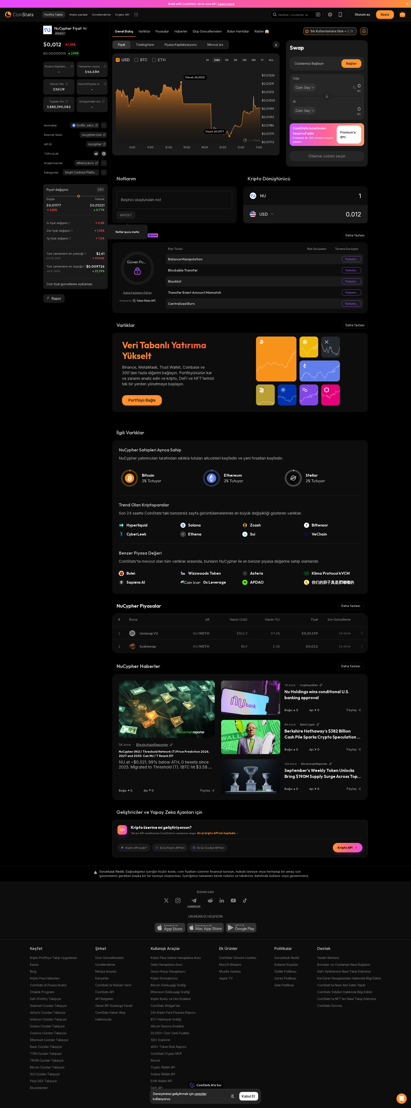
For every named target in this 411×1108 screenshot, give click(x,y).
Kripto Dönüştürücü (164, 978)
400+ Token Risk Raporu (168, 1047)
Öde (296, 78)
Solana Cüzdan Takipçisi (47, 1026)
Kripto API (345, 848)
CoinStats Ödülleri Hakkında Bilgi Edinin (344, 992)
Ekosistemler (39, 1088)
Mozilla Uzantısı (230, 971)
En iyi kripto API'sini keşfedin (216, 833)
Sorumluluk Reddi (286, 958)
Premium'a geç (348, 134)
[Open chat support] (401, 1098)
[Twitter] (166, 903)
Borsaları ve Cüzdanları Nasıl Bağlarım (343, 964)
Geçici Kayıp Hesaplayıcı (168, 971)
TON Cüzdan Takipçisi (46, 1053)
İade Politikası (284, 985)
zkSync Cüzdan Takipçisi (48, 1012)
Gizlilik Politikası (285, 971)
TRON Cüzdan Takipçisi (47, 1060)
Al (294, 101)
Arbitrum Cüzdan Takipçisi (48, 1019)
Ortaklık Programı (42, 992)
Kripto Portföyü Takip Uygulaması (53, 958)
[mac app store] (205, 927)
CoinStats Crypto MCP (166, 1053)
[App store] (170, 927)
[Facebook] (244, 903)
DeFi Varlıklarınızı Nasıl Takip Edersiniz (344, 971)
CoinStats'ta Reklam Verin (113, 985)
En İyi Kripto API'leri (172, 847)
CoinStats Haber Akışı (110, 1012)
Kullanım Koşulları (286, 964)
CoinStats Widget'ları (165, 1005)
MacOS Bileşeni (230, 964)
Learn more (226, 4)
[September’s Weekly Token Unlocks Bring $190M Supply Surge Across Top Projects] (250, 776)
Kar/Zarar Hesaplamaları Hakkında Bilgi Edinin (349, 978)
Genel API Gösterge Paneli (114, 1005)
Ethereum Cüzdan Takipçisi (49, 1040)
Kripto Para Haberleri (45, 978)
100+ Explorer (160, 1040)
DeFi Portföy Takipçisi (45, 999)
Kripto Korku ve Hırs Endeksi (171, 999)
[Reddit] (96, 154)
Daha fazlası (355, 235)
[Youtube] (233, 903)
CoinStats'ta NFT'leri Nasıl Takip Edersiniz (346, 999)
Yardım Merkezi (328, 958)
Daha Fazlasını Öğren (137, 292)
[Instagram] (177, 903)
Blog (33, 971)
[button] (96, 125)
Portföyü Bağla (141, 400)
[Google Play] (241, 927)
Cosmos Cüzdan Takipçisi (48, 1033)
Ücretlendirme (105, 964)
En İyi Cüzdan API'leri (210, 847)
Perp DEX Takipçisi (43, 1081)
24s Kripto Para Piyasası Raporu (173, 1012)
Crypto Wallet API (163, 1067)
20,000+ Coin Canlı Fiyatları (170, 1033)
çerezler (200, 1094)
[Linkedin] (221, 903)
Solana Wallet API (163, 1074)
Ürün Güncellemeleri (109, 958)
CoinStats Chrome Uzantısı (237, 958)
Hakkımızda (103, 1019)
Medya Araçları (105, 971)
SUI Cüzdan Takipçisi (45, 1074)
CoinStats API (104, 992)
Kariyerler (102, 978)
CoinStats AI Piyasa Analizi (48, 985)
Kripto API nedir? (136, 847)
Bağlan (351, 63)
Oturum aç (362, 14)
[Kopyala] (96, 125)
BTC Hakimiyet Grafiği (166, 1019)
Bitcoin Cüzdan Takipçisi (47, 1067)
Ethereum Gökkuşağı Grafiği (170, 992)
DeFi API (156, 1088)
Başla (385, 14)
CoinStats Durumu (329, 1005)
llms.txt (155, 1060)
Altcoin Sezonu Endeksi (167, 1026)
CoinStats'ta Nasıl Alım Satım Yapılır (341, 985)
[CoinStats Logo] (19, 15)
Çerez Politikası (285, 978)
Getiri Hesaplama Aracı (166, 964)
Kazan (34, 964)
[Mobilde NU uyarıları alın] (364, 31)
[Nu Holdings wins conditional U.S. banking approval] (250, 698)
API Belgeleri (104, 999)
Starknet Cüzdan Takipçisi (48, 1005)
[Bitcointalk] (104, 154)
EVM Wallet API (161, 1081)
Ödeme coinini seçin (326, 156)
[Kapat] (404, 4)
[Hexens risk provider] (137, 300)
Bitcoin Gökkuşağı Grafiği (168, 985)
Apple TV (226, 978)
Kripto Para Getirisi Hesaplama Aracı (176, 958)
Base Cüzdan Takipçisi (46, 1047)
